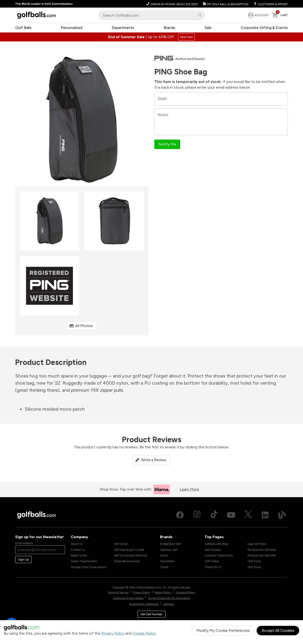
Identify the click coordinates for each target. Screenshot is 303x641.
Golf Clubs (254, 561)
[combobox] (151, 15)
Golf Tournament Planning (130, 555)
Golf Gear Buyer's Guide (129, 549)
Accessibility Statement (144, 604)
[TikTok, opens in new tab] (214, 515)
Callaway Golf (168, 549)
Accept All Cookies (278, 630)
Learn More (189, 489)
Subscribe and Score (127, 561)
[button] (200, 15)
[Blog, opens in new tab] (282, 515)
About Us (76, 544)
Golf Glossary (213, 549)
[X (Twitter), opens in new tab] (248, 515)
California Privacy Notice (128, 598)
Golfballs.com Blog (216, 544)
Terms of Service (118, 592)
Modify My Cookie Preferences (223, 630)
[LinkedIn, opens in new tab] (265, 515)
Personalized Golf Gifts (262, 555)
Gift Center (121, 544)
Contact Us (78, 549)
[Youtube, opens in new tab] (231, 515)
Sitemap (168, 604)
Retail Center (79, 555)
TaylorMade (167, 561)
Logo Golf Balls (257, 544)
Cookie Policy (144, 633)
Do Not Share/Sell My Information (169, 598)
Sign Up (23, 559)
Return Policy (163, 592)
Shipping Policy (185, 592)
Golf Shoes (254, 567)
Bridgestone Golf (170, 544)
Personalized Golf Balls (262, 549)
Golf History (212, 561)
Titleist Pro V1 (213, 567)
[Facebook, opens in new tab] (180, 515)
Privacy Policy (113, 633)
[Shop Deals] (151, 37)
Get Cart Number (151, 614)
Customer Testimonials (219, 555)
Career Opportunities (84, 561)
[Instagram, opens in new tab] (197, 515)
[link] (258, 15)
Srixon (164, 555)
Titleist (164, 567)
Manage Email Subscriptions (88, 567)
